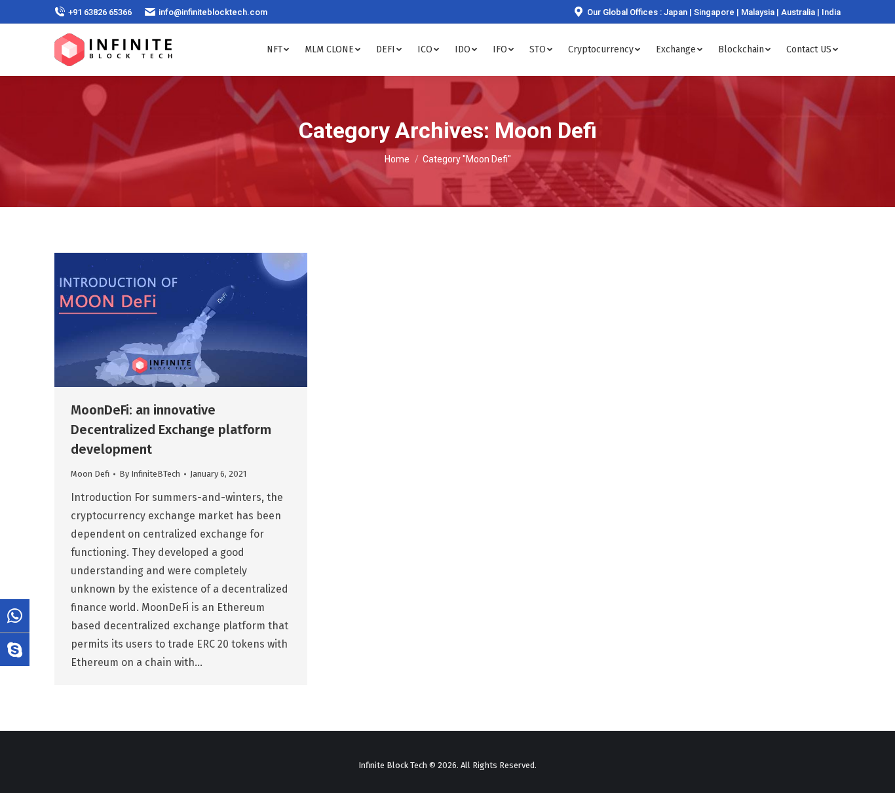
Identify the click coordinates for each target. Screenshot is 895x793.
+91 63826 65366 (100, 12)
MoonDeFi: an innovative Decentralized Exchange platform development (171, 429)
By (149, 474)
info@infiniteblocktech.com (213, 12)
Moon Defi (90, 474)
